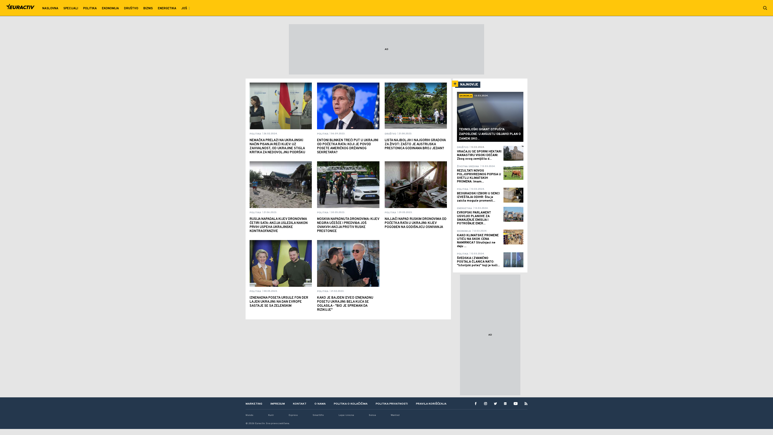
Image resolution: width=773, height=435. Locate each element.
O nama (320, 404)
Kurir (271, 415)
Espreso (293, 415)
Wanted (395, 415)
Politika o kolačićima (351, 404)
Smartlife (318, 415)
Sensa (372, 415)
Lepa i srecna (346, 415)
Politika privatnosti (392, 404)
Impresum (277, 404)
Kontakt (299, 404)
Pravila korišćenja (431, 404)
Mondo (249, 415)
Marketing (254, 404)
